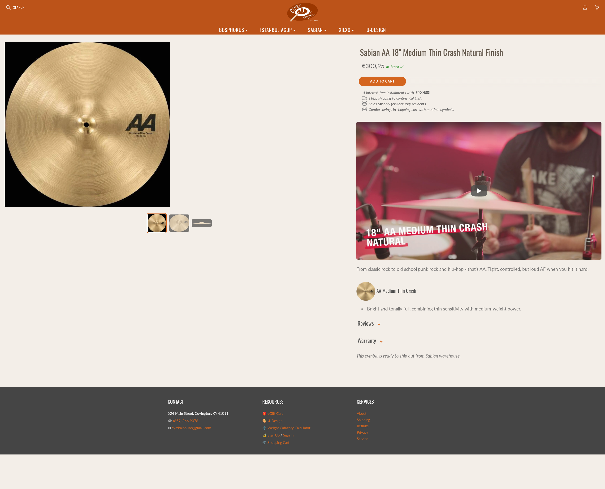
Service (362, 439)
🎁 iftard (272, 413)
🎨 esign (272, 421)
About (361, 413)
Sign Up (274, 435)
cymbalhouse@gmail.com (191, 428)
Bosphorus (232, 29)
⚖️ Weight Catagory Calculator (286, 428)
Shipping (363, 420)
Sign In (288, 435)
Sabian (316, 29)
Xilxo (345, 29)
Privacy (362, 432)
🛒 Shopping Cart (275, 443)
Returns (363, 426)
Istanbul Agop (276, 29)
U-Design (376, 29)
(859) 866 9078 (185, 421)
